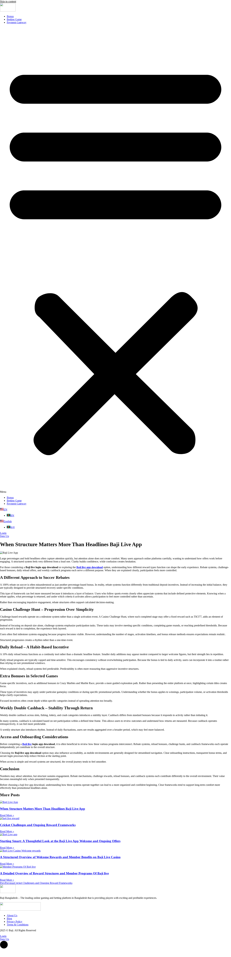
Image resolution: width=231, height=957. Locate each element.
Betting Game (14, 19)
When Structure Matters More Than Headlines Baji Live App (42, 808)
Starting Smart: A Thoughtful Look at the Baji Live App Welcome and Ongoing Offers (60, 841)
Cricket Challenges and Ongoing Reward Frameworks (38, 825)
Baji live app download (89, 567)
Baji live (27, 744)
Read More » (7, 815)
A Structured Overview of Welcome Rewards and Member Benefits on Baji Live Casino (60, 857)
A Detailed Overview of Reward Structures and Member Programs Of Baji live (54, 873)
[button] (115, 260)
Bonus (10, 16)
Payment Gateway (16, 22)
